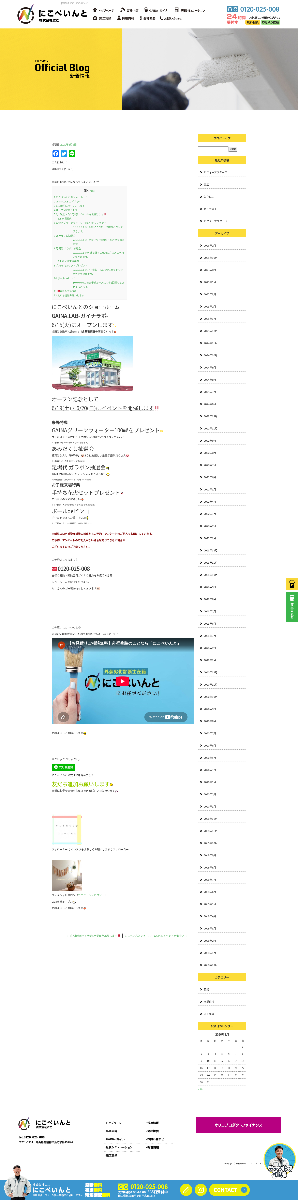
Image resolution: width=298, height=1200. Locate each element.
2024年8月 (210, 380)
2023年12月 (211, 416)
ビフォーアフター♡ (215, 172)
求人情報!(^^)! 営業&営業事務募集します (91, 936)
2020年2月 (210, 794)
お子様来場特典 (68, 261)
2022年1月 (210, 538)
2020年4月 (210, 770)
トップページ (103, 10)
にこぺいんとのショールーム (71, 197)
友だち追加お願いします (69, 295)
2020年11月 (211, 684)
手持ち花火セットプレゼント (71, 265)
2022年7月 (210, 465)
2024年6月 (210, 404)
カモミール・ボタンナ (91, 895)
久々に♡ (209, 197)
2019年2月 (210, 940)
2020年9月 (210, 709)
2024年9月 (210, 367)
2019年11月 (211, 831)
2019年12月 (211, 819)
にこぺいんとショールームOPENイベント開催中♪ (156, 936)
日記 (206, 989)
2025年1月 (210, 319)
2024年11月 (211, 343)
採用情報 (127, 18)
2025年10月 (211, 258)
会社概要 (149, 18)
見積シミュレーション (189, 10)
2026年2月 (210, 245)
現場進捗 (209, 1001)
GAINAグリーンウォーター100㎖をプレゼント (80, 223)
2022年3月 (210, 514)
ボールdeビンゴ (64, 278)
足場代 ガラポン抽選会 (67, 248)
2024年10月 (211, 355)
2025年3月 (210, 294)
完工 (206, 184)
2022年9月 (210, 440)
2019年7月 (210, 880)
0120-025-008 (65, 291)
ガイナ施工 (210, 209)
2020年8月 (210, 721)
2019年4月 (210, 916)
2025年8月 (210, 270)
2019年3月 (210, 928)
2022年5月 (210, 489)
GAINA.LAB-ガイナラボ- (68, 201)
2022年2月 (210, 526)
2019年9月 (210, 855)
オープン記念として (66, 210)
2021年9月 (210, 587)
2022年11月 (211, 428)
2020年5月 (210, 758)
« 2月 (201, 1089)
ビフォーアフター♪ (215, 221)
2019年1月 (210, 953)
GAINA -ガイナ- (156, 10)
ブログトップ (221, 138)
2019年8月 (210, 867)
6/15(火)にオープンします (69, 206)
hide (92, 190)
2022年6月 (210, 477)
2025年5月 (210, 282)
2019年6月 (210, 892)
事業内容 (129, 10)
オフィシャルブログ (156, 1145)
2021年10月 (211, 575)
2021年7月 (210, 611)
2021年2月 (210, 648)
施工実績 (102, 18)
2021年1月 (210, 660)
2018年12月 (211, 965)
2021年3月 (210, 636)
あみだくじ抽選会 (64, 235)
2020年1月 (210, 806)
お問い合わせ (172, 18)
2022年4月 (210, 501)
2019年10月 (211, 843)
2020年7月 (210, 733)
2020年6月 (210, 745)
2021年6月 (210, 623)
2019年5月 (210, 904)
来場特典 (65, 218)
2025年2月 (210, 306)
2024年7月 (210, 392)
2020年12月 (211, 672)
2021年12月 (211, 550)
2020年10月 (211, 697)
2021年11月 (211, 562)
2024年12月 (211, 331)
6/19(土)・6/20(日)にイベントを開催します (79, 214)
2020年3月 (210, 782)
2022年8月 (210, 453)
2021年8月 (210, 599)
